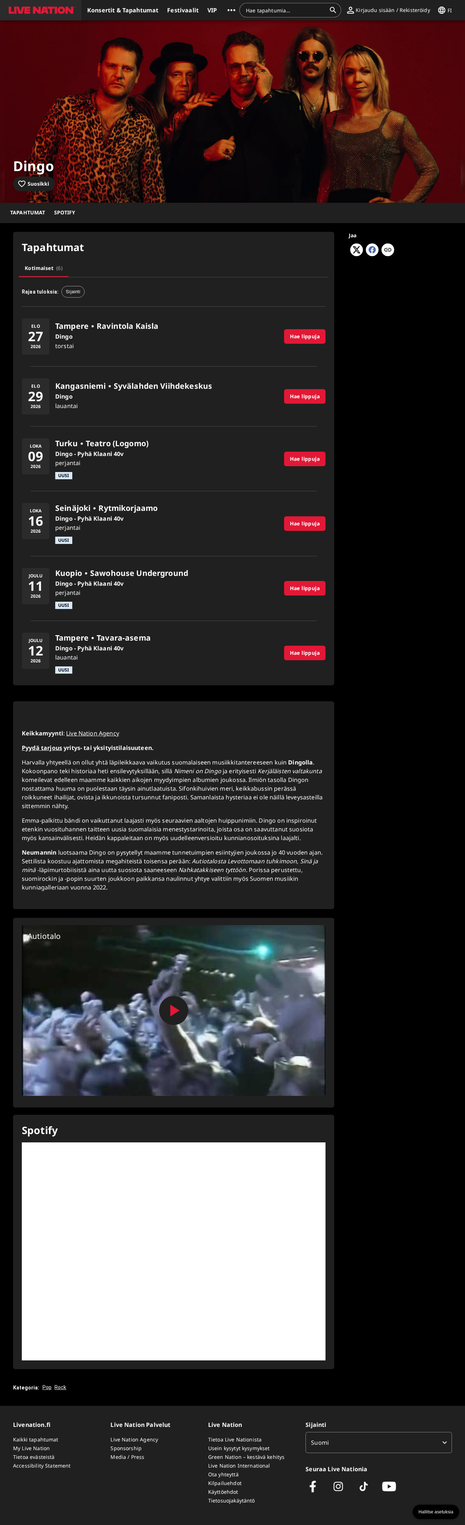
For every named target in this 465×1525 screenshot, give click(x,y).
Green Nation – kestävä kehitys (246, 1456)
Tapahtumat (27, 212)
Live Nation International (239, 1465)
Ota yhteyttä (223, 1474)
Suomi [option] (320, 1443)
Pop (47, 1387)
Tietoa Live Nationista (235, 1439)
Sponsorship (126, 1448)
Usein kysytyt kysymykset (239, 1448)
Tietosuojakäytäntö (231, 1500)
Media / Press (127, 1456)
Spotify (65, 212)
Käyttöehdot (223, 1491)
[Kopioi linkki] (387, 250)
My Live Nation (31, 1448)
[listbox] (379, 1442)
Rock (60, 1387)
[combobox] (286, 10)
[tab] (43, 268)
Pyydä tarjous (42, 748)
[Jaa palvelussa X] (356, 254)
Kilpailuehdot (225, 1483)
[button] (40, 10)
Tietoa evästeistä (34, 1456)
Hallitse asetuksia (435, 1511)
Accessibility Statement (41, 1465)
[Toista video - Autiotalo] (173, 1010)
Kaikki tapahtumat (35, 1439)
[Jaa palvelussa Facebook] (372, 254)
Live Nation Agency (92, 733)
